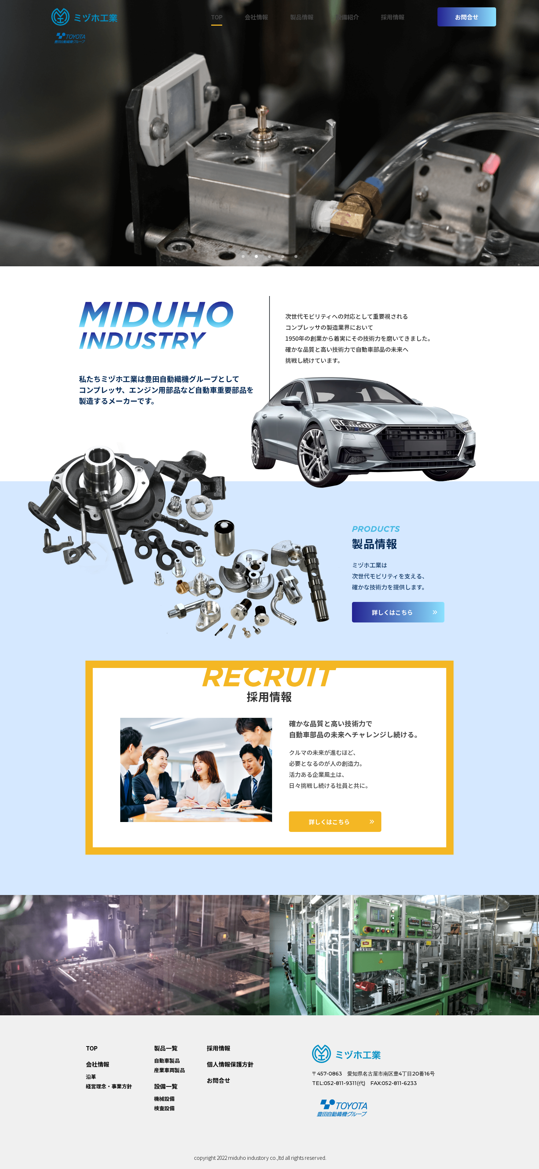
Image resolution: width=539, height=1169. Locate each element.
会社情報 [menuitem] (256, 17)
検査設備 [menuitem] (164, 1108)
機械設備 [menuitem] (164, 1099)
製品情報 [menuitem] (302, 17)
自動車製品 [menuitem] (167, 1061)
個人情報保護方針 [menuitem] (230, 1064)
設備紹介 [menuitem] (347, 17)
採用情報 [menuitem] (392, 17)
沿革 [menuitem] (91, 1077)
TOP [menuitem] (217, 17)
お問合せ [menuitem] (218, 1080)
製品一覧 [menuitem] (165, 1048)
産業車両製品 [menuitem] (169, 1070)
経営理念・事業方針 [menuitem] (109, 1086)
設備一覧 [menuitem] (165, 1086)
